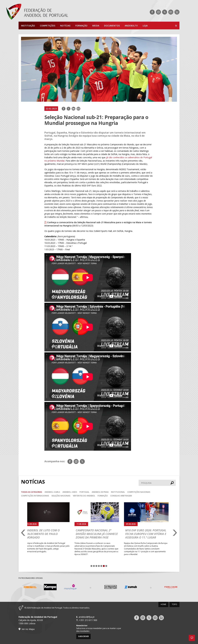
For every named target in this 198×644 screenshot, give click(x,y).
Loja (145, 25)
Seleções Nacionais (61, 495)
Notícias (65, 25)
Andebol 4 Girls (52, 492)
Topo (174, 604)
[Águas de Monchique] (69, 587)
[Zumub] (129, 587)
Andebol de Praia (100, 492)
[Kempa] (49, 587)
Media (95, 25)
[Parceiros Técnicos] (89, 587)
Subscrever (83, 636)
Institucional (118, 492)
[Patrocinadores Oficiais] (149, 587)
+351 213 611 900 (88, 620)
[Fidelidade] (169, 587)
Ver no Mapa (28, 629)
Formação (81, 25)
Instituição (28, 25)
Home (163, 604)
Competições (47, 25)
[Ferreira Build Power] (28, 587)
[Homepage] (49, 12)
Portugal (84, 492)
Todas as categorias (31, 492)
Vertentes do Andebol (84, 495)
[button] (192, 638)
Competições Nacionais (138, 492)
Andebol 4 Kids (69, 492)
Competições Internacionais (35, 495)
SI (176, 25)
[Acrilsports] (109, 587)
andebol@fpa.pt (87, 616)
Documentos (112, 25)
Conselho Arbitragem (121, 495)
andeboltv (131, 25)
